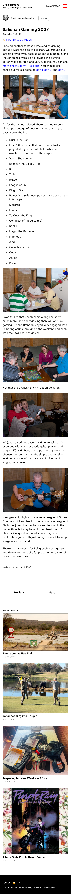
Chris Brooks (17, 6)
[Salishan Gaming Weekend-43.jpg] (35, 489)
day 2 (47, 69)
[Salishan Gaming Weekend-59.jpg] (35, 360)
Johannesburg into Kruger (20, 716)
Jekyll (35, 887)
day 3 (61, 69)
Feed (18, 882)
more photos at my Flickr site (21, 65)
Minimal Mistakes (47, 887)
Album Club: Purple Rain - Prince (24, 857)
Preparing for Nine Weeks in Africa (25, 778)
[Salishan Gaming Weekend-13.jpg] (35, 96)
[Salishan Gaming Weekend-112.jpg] (35, 414)
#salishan (27, 40)
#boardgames (13, 40)
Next (52, 592)
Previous (19, 592)
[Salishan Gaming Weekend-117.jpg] (35, 289)
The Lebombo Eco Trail (17, 653)
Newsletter (53, 6)
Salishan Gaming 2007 (26, 29)
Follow (44, 18)
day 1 (39, 69)
